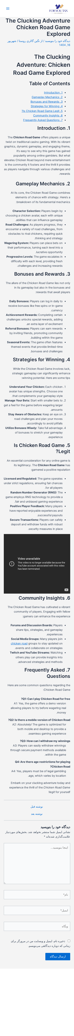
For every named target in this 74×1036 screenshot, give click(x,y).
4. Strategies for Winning (47, 106)
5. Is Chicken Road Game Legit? (42, 111)
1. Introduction (53, 92)
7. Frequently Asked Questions (43, 120)
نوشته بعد (37, 814)
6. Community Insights (48, 115)
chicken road (19, 643)
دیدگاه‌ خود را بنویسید (57, 41)
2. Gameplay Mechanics (47, 97)
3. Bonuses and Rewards (47, 101)
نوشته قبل (37, 806)
